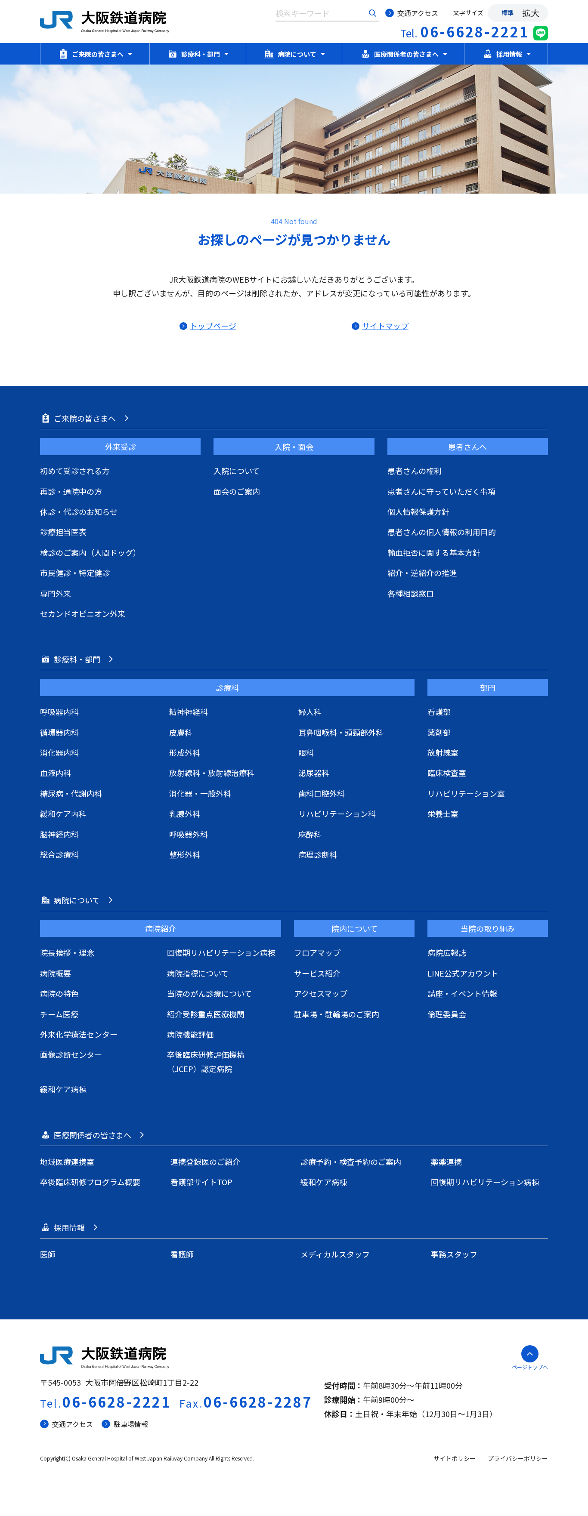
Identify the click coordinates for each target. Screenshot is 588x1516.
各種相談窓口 (410, 593)
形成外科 (184, 752)
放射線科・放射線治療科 (211, 772)
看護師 (182, 1254)
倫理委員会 (446, 1014)
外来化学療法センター (79, 1034)
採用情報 (509, 54)
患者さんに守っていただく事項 (441, 491)
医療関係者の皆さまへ (406, 54)
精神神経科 (188, 711)
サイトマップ (385, 325)
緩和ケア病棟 (63, 1088)
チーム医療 (59, 1014)
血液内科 (55, 772)
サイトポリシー (454, 1458)
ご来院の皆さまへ (98, 54)
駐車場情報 (131, 1424)
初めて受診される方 (75, 470)
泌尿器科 (313, 772)
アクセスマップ (320, 993)
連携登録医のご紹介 (205, 1161)
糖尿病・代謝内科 (71, 793)
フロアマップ (317, 952)
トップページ (213, 325)
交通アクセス (417, 13)
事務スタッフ (454, 1254)
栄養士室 (442, 813)
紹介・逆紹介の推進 (422, 572)
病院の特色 (59, 993)
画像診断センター (71, 1054)
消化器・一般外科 (200, 793)
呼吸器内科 (59, 711)
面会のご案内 (237, 491)
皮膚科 (180, 732)
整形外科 (184, 854)
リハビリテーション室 (466, 793)
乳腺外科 (184, 813)
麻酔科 (310, 834)
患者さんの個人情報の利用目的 (441, 531)
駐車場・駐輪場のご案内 (336, 1014)
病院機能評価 (190, 1034)
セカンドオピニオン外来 (82, 613)
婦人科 (310, 711)
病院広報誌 (446, 952)
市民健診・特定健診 (75, 572)
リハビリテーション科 (337, 813)
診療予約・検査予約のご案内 (350, 1161)
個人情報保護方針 (418, 511)
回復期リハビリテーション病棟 (221, 952)
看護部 (439, 711)
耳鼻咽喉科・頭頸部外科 (341, 732)
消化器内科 (59, 752)
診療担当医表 (63, 531)
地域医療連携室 (67, 1161)
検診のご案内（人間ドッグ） (90, 552)
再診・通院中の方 (71, 491)
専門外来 (55, 593)
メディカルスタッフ (335, 1254)
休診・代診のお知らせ (79, 511)
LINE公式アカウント (462, 973)
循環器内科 (59, 732)
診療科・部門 (200, 54)
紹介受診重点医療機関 (205, 1014)
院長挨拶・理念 (67, 952)
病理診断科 (317, 854)
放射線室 (442, 752)
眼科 (306, 752)
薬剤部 (439, 732)
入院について (237, 470)
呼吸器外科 (188, 834)
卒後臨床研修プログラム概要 (90, 1181)
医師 (48, 1254)
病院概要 (55, 973)
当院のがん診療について (209, 993)
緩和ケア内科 (63, 813)
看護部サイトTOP (201, 1181)
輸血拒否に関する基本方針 (433, 552)
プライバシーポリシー (518, 1458)
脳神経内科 (59, 834)
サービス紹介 (317, 973)
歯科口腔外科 (321, 793)
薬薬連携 (446, 1161)
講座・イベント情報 (462, 993)
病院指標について (198, 973)
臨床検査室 (446, 772)
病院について (297, 54)
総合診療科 (59, 854)
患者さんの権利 (414, 470)
